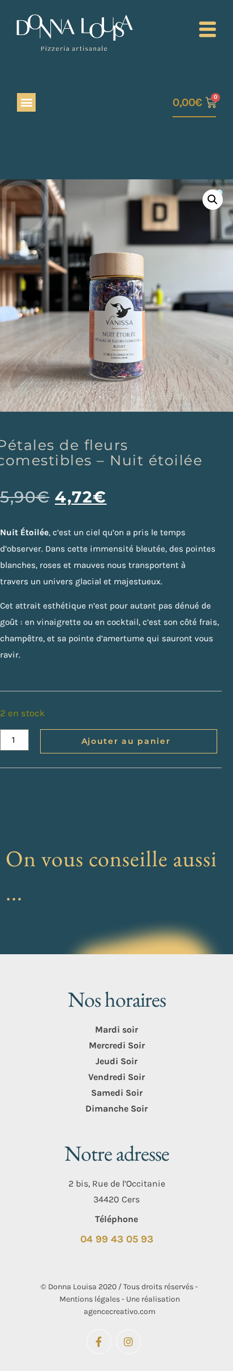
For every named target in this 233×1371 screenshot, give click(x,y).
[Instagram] (128, 1341)
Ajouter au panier (126, 741)
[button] (26, 102)
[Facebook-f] (99, 1341)
